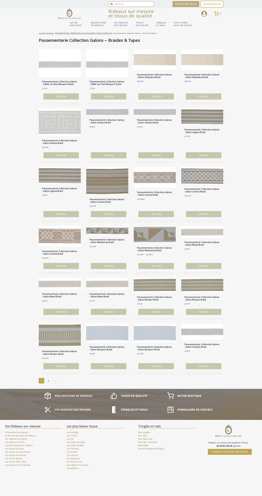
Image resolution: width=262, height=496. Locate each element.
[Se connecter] (206, 14)
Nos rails (142, 435)
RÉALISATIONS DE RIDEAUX (98, 24)
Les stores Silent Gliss (16, 461)
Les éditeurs (73, 468)
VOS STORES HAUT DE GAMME (183, 24)
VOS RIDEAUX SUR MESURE (121, 24)
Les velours (72, 455)
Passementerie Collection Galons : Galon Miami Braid (201, 243)
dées (82, 445)
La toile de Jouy (74, 461)
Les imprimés (73, 458)
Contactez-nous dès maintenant (230, 451)
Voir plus (61, 96)
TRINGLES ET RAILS (161, 24)
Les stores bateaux (14, 448)
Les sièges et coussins (77, 465)
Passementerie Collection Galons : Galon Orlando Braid (201, 345)
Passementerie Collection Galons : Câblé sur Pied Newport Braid (59, 83)
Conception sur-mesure (16, 432)
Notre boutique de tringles (151, 448)
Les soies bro (73, 445)
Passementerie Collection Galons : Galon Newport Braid (107, 348)
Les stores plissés (14, 458)
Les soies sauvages (76, 442)
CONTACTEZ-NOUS (186, 4)
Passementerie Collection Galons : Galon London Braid (107, 200)
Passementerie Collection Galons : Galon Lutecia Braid (154, 193)
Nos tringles (144, 432)
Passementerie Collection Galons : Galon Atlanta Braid (107, 121)
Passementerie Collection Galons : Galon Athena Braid (59, 141)
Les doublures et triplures (18, 465)
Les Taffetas (73, 448)
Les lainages (73, 432)
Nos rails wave (145, 438)
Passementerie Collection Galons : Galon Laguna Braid (201, 131)
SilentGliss (143, 445)
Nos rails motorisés (147, 442)
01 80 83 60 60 (212, 4)
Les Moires (72, 452)
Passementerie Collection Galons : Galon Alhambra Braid (154, 76)
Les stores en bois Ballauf (18, 452)
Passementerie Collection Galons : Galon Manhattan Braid (107, 241)
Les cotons (72, 435)
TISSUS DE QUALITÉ (142, 24)
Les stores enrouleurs (15, 455)
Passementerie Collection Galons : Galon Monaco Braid (154, 298)
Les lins (70, 438)
